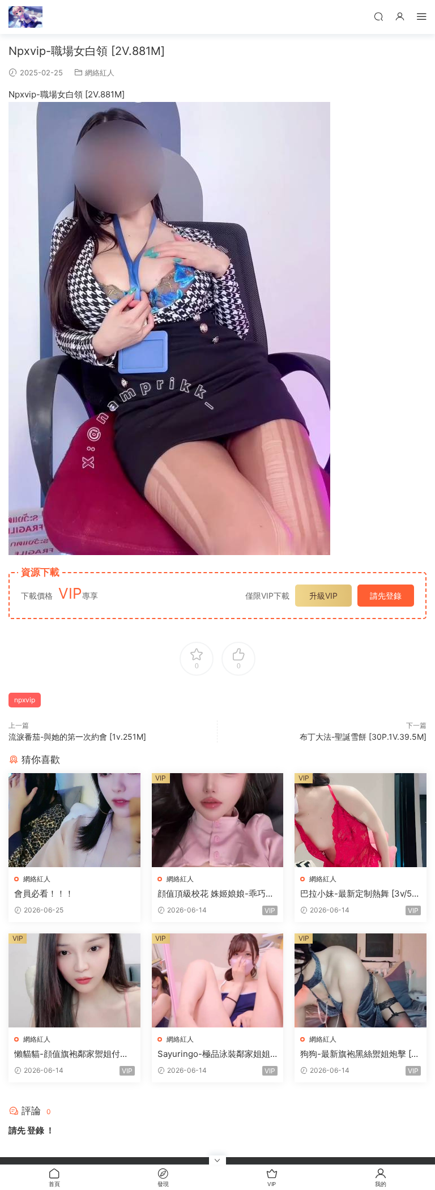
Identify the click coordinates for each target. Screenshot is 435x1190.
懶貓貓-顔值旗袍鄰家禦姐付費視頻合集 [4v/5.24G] (71, 1054)
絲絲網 (25, 17)
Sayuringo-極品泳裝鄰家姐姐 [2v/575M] (213, 1054)
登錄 (35, 1130)
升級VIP (323, 595)
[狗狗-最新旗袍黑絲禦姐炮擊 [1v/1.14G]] (361, 980)
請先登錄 (386, 595)
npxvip (24, 700)
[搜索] (378, 16)
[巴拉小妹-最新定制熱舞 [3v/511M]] (361, 820)
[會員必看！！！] (74, 820)
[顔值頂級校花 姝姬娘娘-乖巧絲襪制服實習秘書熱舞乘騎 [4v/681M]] (218, 820)
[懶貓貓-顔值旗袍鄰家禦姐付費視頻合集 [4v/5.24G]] (74, 980)
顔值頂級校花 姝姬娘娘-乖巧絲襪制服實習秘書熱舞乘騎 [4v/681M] (215, 893)
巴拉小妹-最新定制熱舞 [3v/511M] (360, 893)
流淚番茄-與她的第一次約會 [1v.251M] (77, 736)
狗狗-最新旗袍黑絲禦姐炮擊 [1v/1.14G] (357, 1054)
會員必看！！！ (44, 893)
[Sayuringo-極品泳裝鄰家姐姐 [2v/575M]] (218, 980)
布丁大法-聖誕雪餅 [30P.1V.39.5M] (363, 736)
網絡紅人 (99, 72)
